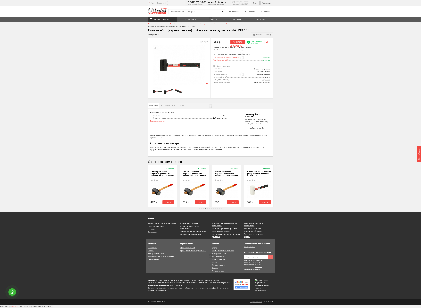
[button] (267, 42)
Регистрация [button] (266, 3)
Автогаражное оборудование (190, 234)
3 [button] (204, 209)
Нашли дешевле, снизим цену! (256, 42)
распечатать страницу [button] (263, 35)
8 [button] (213, 209)
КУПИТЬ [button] (239, 42)
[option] (179, 65)
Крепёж (247, 237)
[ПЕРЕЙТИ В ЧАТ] (12, 292)
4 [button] (206, 209)
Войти (255, 3)
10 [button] (217, 209)
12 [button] (221, 209)
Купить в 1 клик (236, 45)
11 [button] (219, 209)
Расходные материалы (156, 226)
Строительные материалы (253, 234)
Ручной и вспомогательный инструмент (162, 223)
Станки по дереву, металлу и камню (224, 229)
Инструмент (152, 229)
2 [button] (202, 209)
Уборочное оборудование (189, 223)
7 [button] (211, 209)
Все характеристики (157, 121)
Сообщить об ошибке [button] (256, 128)
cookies (15, 306)
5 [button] (208, 209)
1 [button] (200, 209)
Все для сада (152, 232)
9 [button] (215, 209)
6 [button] (209, 209)
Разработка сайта (256, 302)
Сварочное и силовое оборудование (193, 231)
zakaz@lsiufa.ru (217, 2)
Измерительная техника (220, 231)
